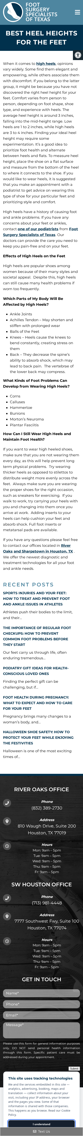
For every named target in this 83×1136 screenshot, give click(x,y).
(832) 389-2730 (46, 807)
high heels (46, 63)
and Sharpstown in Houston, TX (43, 551)
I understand (41, 1124)
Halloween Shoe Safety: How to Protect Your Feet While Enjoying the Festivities (38, 737)
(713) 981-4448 (47, 902)
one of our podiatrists (38, 229)
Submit (74, 1068)
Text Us (43, 1131)
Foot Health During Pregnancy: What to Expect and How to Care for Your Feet (37, 703)
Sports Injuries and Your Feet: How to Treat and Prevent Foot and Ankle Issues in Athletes (36, 598)
